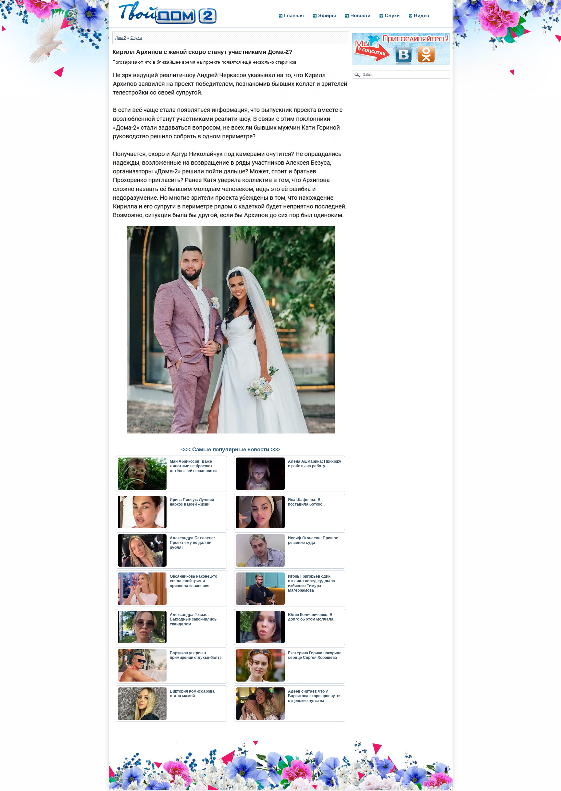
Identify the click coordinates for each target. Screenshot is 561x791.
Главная (294, 15)
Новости (360, 15)
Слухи (392, 15)
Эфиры (327, 15)
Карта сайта (127, 788)
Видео (421, 15)
